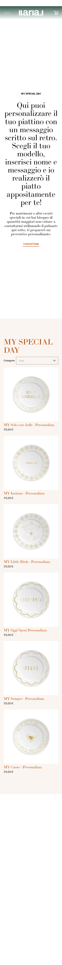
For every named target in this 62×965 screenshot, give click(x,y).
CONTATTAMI (31, 244)
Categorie (9, 360)
